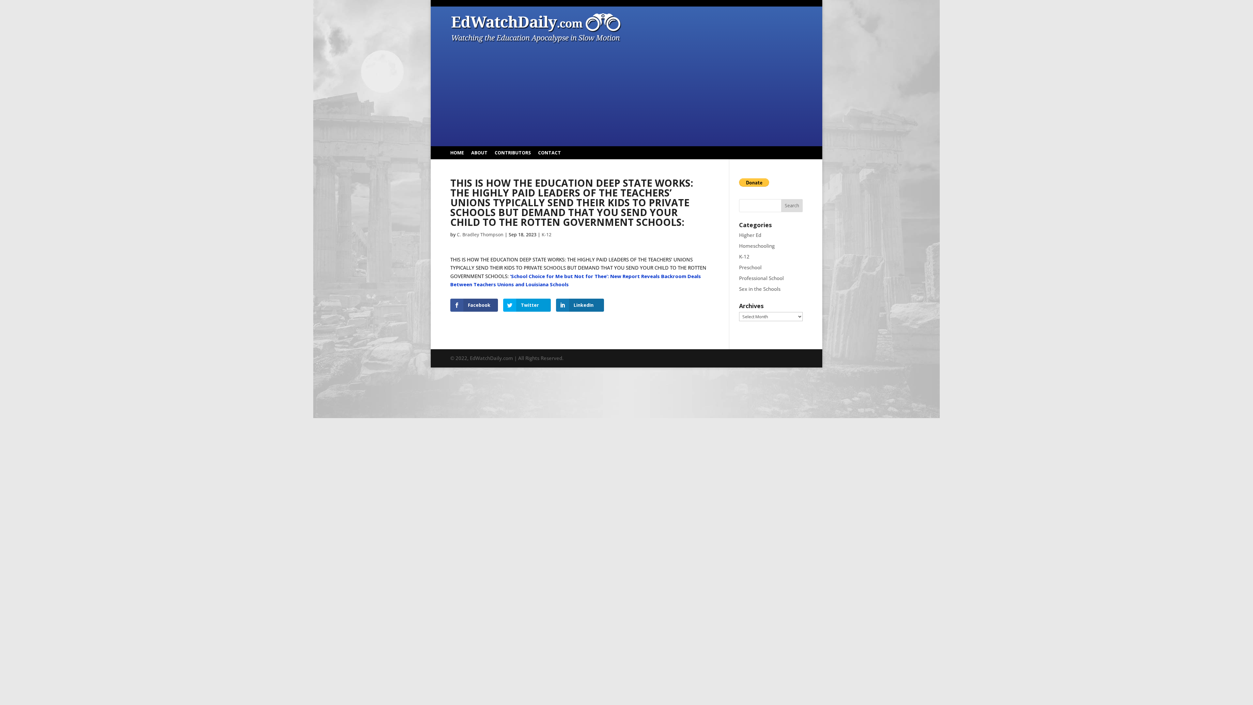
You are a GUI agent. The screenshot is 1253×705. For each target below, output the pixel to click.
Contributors (513, 153)
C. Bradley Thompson (480, 234)
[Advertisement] (626, 94)
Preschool (750, 267)
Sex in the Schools (760, 289)
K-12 (546, 234)
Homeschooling (757, 246)
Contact (549, 153)
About (479, 153)
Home (457, 153)
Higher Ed (750, 235)
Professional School (761, 278)
